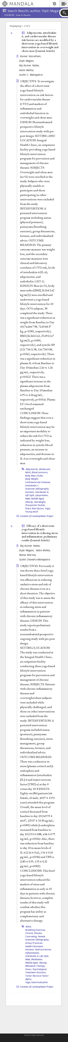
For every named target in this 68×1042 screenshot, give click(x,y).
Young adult (31, 511)
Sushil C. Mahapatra (31, 74)
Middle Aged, (37, 498)
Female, (42, 936)
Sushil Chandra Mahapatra (34, 559)
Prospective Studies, (35, 505)
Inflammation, (32, 952)
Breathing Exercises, (35, 929)
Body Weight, (32, 478)
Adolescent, (45, 469)
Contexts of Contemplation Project (36, 516)
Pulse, (28, 508)
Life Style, (30, 495)
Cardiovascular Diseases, (38, 482)
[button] (63, 3)
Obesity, (29, 501)
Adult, (28, 472)
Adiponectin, (32, 469)
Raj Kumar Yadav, (29, 65)
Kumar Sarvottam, (31, 56)
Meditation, (37, 959)
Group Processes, (34, 942)
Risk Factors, (38, 508)
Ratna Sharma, (28, 555)
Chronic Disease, (33, 933)
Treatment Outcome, (35, 972)
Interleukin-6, (42, 492)
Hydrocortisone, (43, 949)
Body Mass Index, (34, 475)
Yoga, (48, 508)
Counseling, (31, 936)
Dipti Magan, (27, 60)
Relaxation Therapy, (35, 965)
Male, (28, 498)
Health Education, (34, 946)
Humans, (30, 492)
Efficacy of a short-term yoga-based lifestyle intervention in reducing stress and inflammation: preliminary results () (40, 533)
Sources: (9, 15)
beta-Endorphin (39, 982)
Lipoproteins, (42, 495)
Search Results (23, 15)
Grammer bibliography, (37, 488)
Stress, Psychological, (36, 969)
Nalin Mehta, (27, 70)
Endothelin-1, (32, 485)
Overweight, (40, 501)
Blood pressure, (40, 472)
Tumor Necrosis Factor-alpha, (37, 977)
